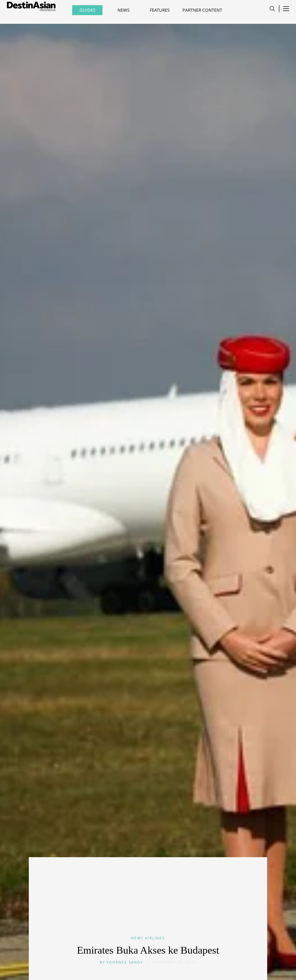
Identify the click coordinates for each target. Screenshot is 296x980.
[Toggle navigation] (272, 8)
